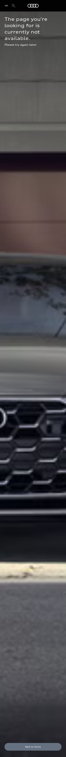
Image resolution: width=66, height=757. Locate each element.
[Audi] (33, 6)
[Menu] (7, 6)
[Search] (13, 6)
